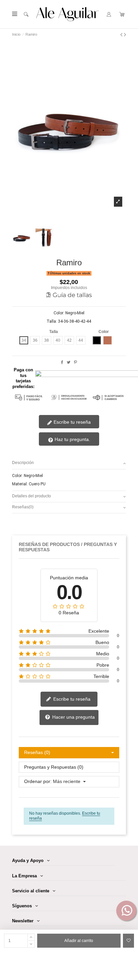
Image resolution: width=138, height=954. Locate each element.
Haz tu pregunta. (71, 439)
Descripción (23, 462)
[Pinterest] (75, 362)
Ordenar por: (38, 781)
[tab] (69, 463)
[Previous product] (122, 34)
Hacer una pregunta (73, 717)
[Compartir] (62, 362)
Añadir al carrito (78, 940)
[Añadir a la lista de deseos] (128, 941)
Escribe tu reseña (71, 422)
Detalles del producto (31, 496)
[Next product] (125, 34)
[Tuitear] (68, 362)
